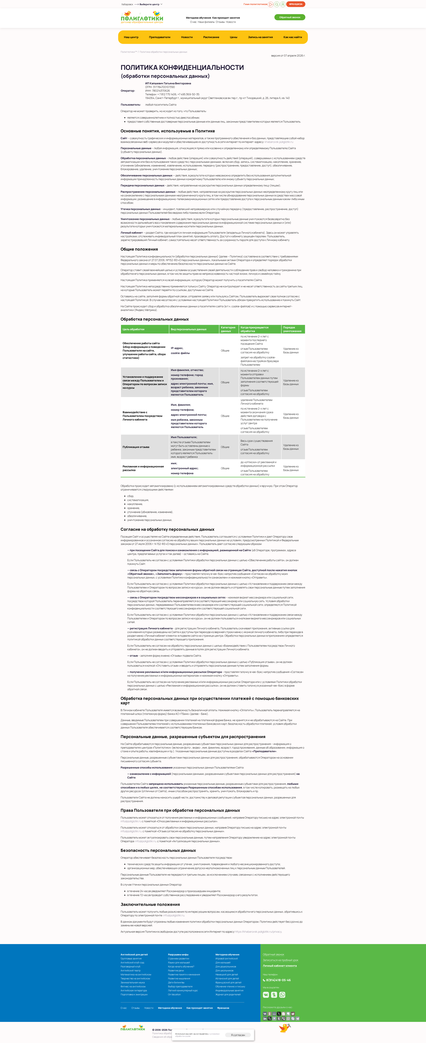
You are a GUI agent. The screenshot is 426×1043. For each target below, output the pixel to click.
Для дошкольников (225, 966)
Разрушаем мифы (178, 954)
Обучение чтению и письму (230, 986)
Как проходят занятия (226, 17)
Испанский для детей (227, 978)
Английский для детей (134, 954)
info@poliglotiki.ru (131, 821)
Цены (233, 37)
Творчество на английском (135, 978)
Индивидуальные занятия (229, 990)
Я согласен (238, 1035)
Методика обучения (198, 17)
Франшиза (296, 4)
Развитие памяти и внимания (184, 974)
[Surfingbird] (274, 1019)
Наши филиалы (206, 22)
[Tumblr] (279, 1019)
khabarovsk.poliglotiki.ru (279, 142)
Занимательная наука (133, 982)
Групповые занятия (131, 958)
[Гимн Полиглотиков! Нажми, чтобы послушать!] (270, 4)
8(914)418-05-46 (278, 980)
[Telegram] (298, 1019)
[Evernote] (288, 1014)
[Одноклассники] (270, 1014)
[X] (279, 1014)
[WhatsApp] (288, 1019)
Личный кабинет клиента (280, 966)
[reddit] (293, 1014)
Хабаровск (127, 4)
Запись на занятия (260, 37)
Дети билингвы (176, 982)
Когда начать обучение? (181, 966)
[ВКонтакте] (265, 1014)
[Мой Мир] (274, 1014)
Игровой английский (226, 958)
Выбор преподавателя (180, 986)
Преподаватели (159, 37)
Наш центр (131, 37)
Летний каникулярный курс (183, 990)
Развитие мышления (179, 978)
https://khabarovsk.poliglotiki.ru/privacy (258, 931)
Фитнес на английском (133, 986)
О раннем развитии (178, 958)
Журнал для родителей (228, 994)
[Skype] (293, 1019)
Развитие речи (176, 970)
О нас (193, 22)
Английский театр (130, 970)
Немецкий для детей (226, 974)
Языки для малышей (179, 962)
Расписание (211, 37)
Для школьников (224, 970)
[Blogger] (284, 1014)
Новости (231, 22)
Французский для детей (228, 982)
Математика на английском (136, 974)
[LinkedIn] (265, 1019)
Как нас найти (293, 37)
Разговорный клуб (130, 966)
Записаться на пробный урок (280, 960)
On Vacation (174, 994)
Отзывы (220, 22)
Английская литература (134, 990)
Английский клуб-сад (132, 962)
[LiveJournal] (270, 1019)
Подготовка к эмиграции (134, 994)
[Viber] (284, 1019)
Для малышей (222, 962)
